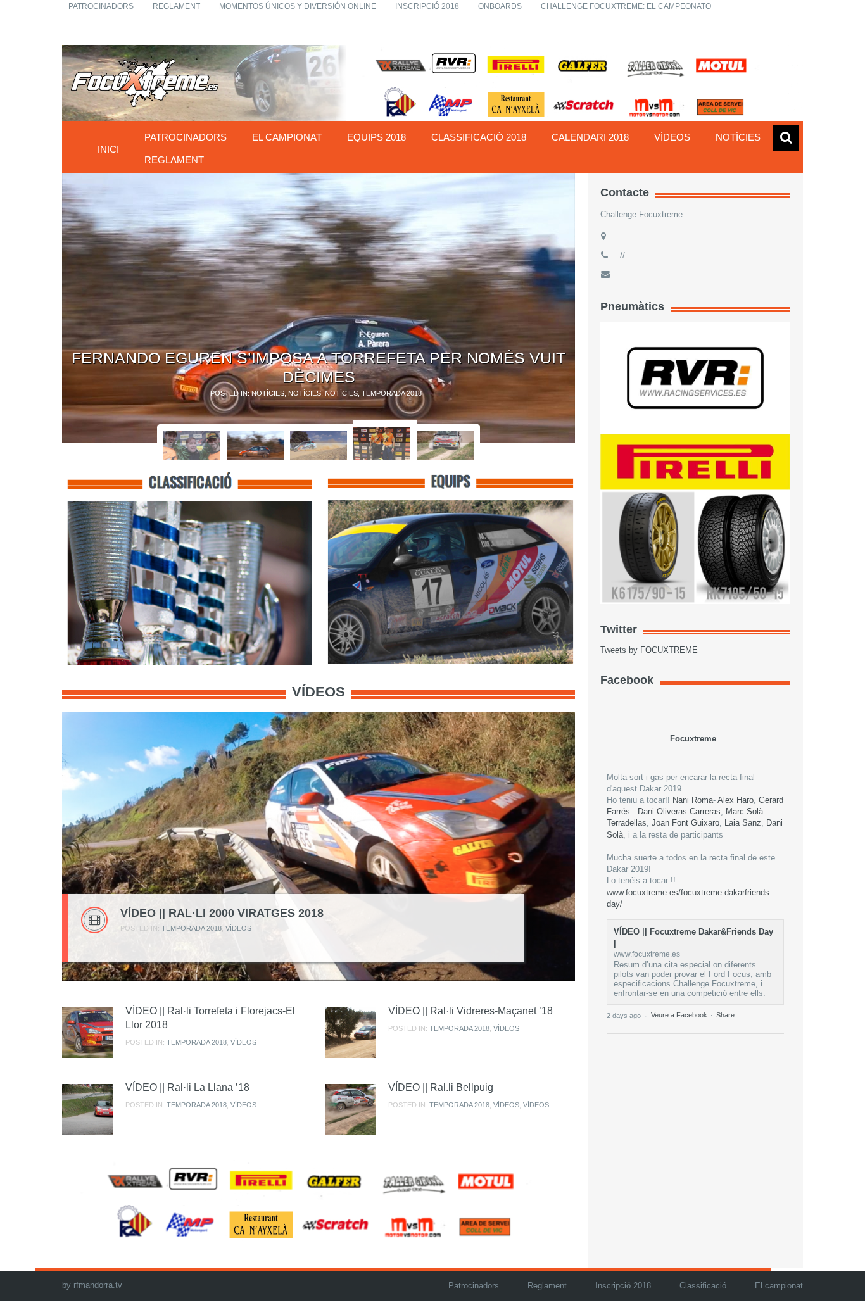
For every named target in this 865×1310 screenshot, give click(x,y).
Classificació (702, 1285)
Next (590, 308)
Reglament (176, 6)
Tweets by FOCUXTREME (649, 650)
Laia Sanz (742, 823)
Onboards (500, 6)
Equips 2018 (376, 137)
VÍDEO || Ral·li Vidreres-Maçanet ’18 (470, 1010)
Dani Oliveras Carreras (679, 811)
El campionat (287, 137)
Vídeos (672, 137)
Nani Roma (692, 800)
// (621, 255)
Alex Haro (735, 800)
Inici (108, 149)
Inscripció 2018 (427, 6)
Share (725, 1015)
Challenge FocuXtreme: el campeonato (626, 6)
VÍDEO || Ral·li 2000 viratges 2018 (222, 913)
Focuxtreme (693, 738)
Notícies (738, 137)
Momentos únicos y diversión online (297, 6)
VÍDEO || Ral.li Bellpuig (440, 1087)
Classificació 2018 (478, 137)
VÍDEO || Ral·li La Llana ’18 (187, 1087)
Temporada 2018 (392, 393)
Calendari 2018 (590, 137)
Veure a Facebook (679, 1015)
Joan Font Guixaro (685, 823)
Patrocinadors (101, 6)
